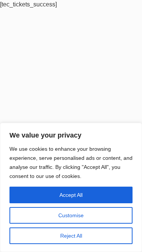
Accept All (71, 195)
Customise (71, 215)
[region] (71, 187)
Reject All (71, 236)
